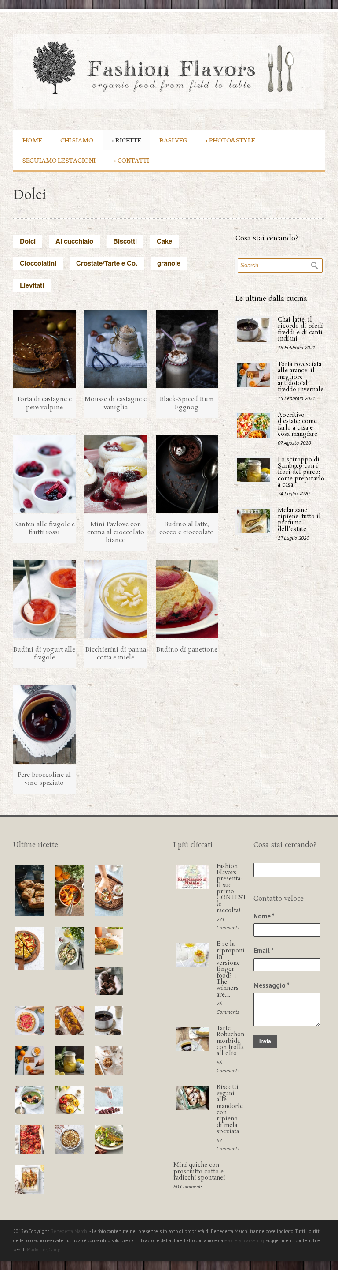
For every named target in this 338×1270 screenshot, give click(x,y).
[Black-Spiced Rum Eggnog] (187, 349)
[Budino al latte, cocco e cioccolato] (187, 474)
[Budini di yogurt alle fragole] (44, 599)
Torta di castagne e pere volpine (44, 403)
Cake (164, 241)
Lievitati (32, 285)
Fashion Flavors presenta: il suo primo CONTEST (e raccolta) (231, 888)
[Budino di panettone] (187, 599)
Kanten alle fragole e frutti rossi (44, 528)
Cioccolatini (38, 263)
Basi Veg (173, 139)
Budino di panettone (186, 649)
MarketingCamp (44, 1250)
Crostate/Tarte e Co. (106, 263)
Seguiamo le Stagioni (59, 160)
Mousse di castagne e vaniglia (115, 403)
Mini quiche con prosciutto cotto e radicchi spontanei (199, 1171)
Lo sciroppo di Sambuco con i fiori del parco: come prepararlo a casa (301, 472)
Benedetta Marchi (70, 1231)
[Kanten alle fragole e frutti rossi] (44, 474)
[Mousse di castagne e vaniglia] (115, 349)
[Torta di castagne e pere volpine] (44, 349)
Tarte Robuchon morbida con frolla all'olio (230, 1041)
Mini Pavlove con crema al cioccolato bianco (115, 532)
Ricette (126, 139)
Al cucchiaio (74, 241)
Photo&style (230, 139)
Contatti (131, 160)
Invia (265, 1041)
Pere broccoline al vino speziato (44, 779)
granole (168, 263)
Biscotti (125, 241)
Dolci (28, 241)
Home (32, 139)
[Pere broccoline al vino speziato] (44, 724)
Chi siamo (76, 139)
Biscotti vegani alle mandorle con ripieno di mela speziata (230, 1109)
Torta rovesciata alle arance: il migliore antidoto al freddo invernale (300, 377)
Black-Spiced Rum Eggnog (187, 403)
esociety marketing (244, 1240)
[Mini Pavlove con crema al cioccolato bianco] (115, 474)
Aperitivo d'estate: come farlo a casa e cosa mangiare (297, 424)
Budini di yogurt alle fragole (44, 653)
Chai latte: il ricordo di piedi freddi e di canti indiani (300, 329)
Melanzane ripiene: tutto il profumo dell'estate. (299, 520)
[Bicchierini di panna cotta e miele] (115, 599)
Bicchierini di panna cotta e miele (115, 653)
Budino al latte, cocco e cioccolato (186, 528)
